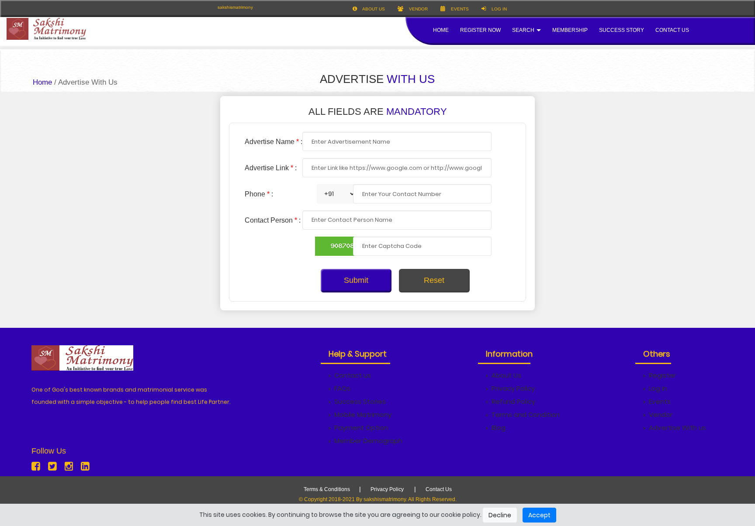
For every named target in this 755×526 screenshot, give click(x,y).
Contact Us (672, 30)
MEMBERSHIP (570, 30)
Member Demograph (368, 440)
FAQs (342, 388)
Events (459, 9)
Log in (498, 9)
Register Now (480, 30)
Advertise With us (677, 427)
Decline (499, 515)
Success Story (621, 30)
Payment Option (361, 427)
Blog (499, 427)
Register (662, 375)
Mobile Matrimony (362, 414)
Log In (658, 388)
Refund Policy (513, 401)
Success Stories (360, 401)
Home (441, 30)
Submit (356, 280)
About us (373, 9)
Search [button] (524, 30)
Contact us (352, 375)
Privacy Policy (513, 388)
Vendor (418, 9)
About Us (506, 375)
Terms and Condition (526, 414)
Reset (434, 280)
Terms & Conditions (327, 489)
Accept (539, 515)
